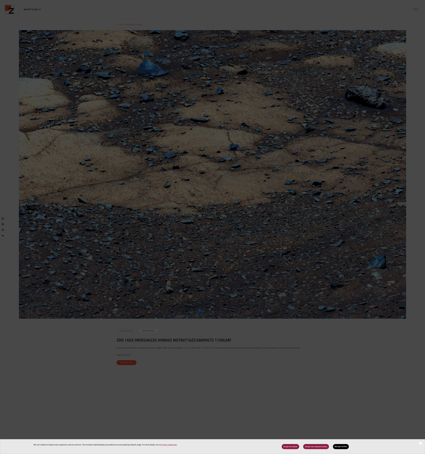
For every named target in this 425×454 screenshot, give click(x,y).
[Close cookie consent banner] (420, 443)
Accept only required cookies (316, 446)
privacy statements (169, 445)
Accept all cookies (290, 446)
